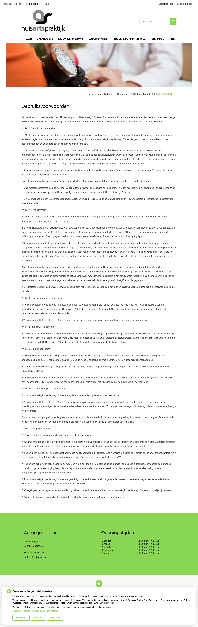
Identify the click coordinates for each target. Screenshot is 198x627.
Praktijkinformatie (70, 39)
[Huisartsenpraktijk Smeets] (43, 21)
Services (156, 39)
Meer (172, 39)
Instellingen (21, 618)
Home (29, 39)
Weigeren (38, 618)
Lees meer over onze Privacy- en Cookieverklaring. (35, 611)
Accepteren (55, 618)
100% (46, 3)
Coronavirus (45, 39)
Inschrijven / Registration (129, 39)
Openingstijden (98, 39)
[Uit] (21, 4)
